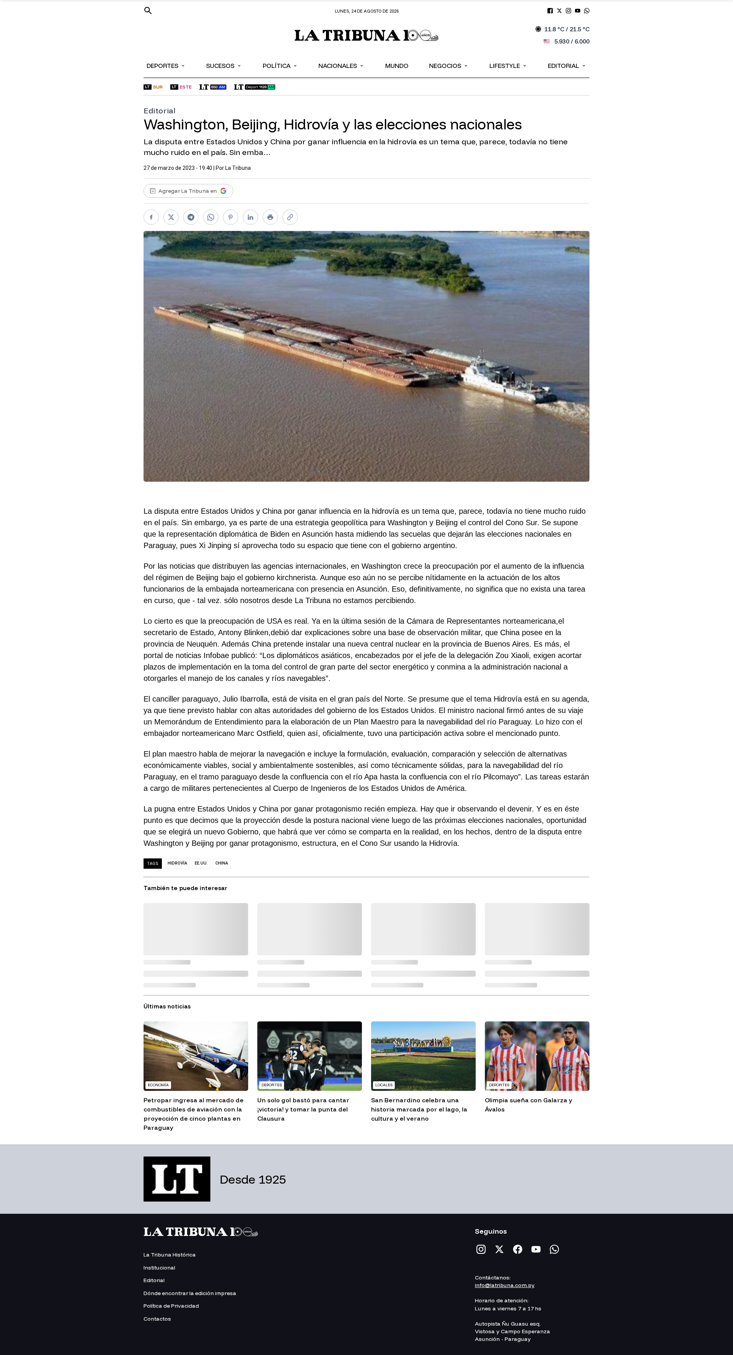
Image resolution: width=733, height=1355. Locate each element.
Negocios (448, 65)
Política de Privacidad (171, 1305)
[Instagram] (481, 1249)
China (221, 863)
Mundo (396, 65)
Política (280, 65)
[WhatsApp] (554, 1249)
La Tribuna (238, 168)
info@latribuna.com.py (504, 1285)
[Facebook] (518, 1249)
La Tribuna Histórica (170, 1254)
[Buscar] (148, 10)
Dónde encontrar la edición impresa (190, 1293)
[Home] (366, 35)
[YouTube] (536, 1249)
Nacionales (341, 65)
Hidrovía (177, 863)
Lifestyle (508, 65)
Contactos (157, 1318)
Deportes (166, 65)
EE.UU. (201, 863)
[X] (499, 1249)
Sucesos (224, 65)
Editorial (567, 65)
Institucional (159, 1267)
